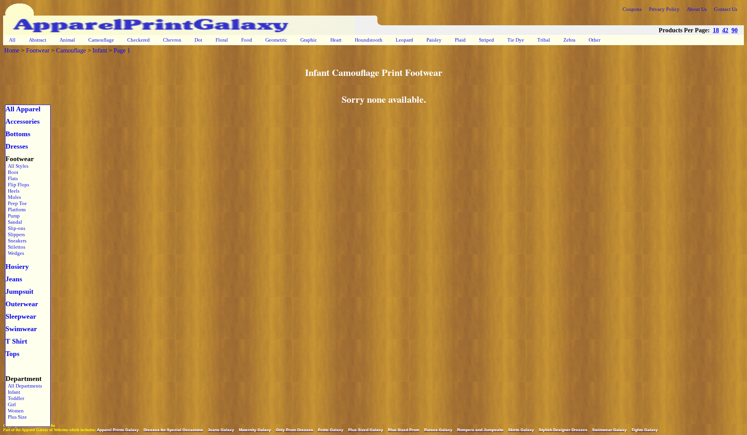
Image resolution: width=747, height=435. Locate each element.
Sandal (13, 222)
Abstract (37, 40)
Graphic (308, 40)
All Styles (16, 166)
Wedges (14, 253)
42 (725, 30)
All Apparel (22, 109)
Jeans (13, 279)
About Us (697, 9)
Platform (15, 209)
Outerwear (21, 304)
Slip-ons (15, 228)
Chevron (172, 40)
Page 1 (122, 50)
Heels (12, 191)
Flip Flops (17, 185)
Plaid (460, 40)
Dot (198, 40)
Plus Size (16, 417)
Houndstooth (368, 40)
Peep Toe (16, 203)
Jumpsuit (19, 291)
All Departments (23, 386)
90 (734, 30)
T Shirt (16, 341)
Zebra (569, 40)
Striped (486, 40)
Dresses (16, 146)
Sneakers (15, 241)
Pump (12, 216)
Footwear (37, 50)
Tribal (543, 40)
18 (716, 30)
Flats (11, 178)
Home (11, 50)
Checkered (138, 40)
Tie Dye (515, 40)
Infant (100, 50)
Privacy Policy (664, 9)
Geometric (276, 40)
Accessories (22, 121)
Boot (11, 172)
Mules (13, 197)
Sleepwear (20, 316)
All (12, 40)
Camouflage (101, 40)
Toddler (14, 398)
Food (246, 40)
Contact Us (725, 9)
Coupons (632, 9)
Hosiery (17, 266)
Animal (67, 40)
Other (594, 40)
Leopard (404, 40)
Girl (10, 404)
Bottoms (17, 134)
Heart (336, 40)
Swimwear (21, 329)
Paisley (434, 40)
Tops (12, 354)
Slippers (15, 234)
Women (14, 411)
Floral (222, 40)
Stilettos (15, 247)
